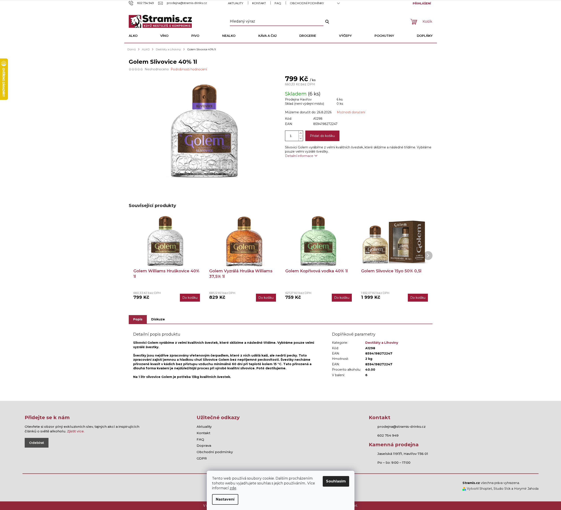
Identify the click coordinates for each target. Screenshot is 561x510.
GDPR (202, 458)
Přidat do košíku (322, 136)
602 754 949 (388, 435)
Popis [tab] (137, 319)
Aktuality (235, 3)
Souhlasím (336, 481)
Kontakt (259, 3)
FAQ (278, 3)
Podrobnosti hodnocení (189, 69)
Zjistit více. (75, 431)
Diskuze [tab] (158, 319)
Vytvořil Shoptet (479, 489)
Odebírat (36, 443)
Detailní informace (299, 156)
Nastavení (225, 499)
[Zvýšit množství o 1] (300, 133)
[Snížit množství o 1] (300, 138)
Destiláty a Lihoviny (381, 343)
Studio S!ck (502, 489)
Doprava (204, 445)
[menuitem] (133, 35)
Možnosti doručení (351, 112)
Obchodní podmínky (307, 3)
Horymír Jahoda (526, 489)
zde (233, 488)
